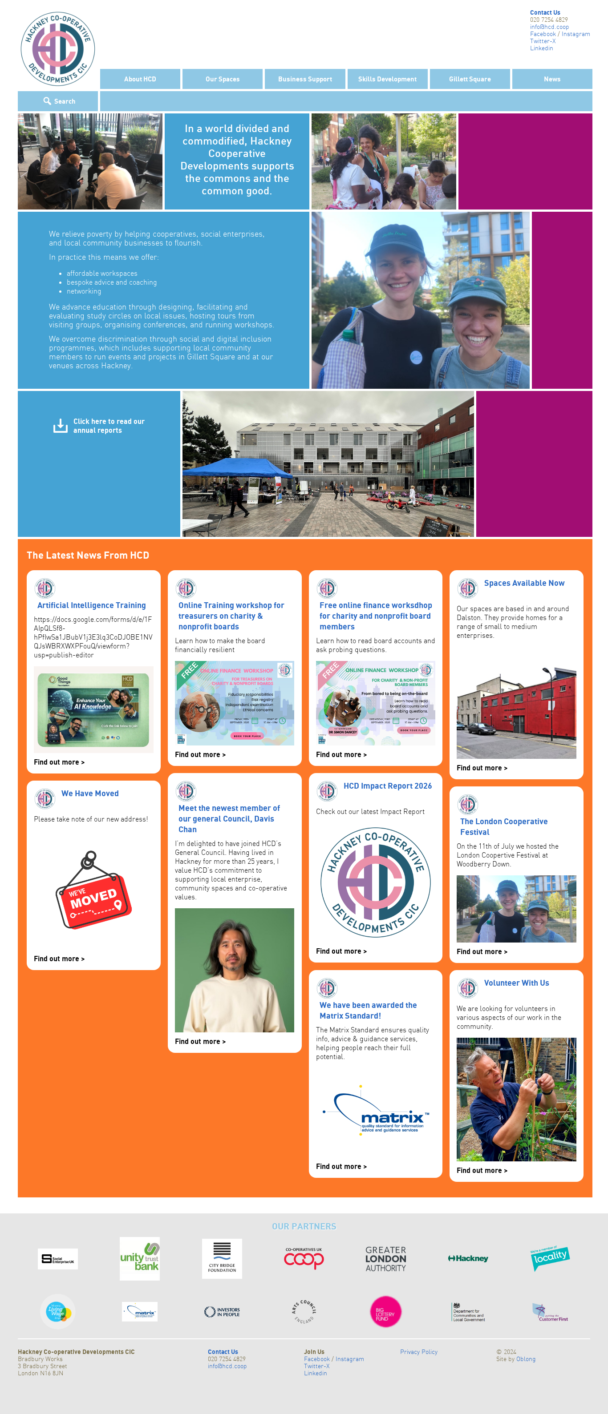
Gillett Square (470, 79)
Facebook (543, 34)
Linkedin (541, 48)
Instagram (576, 34)
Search (65, 101)
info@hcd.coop (549, 27)
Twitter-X (542, 41)
